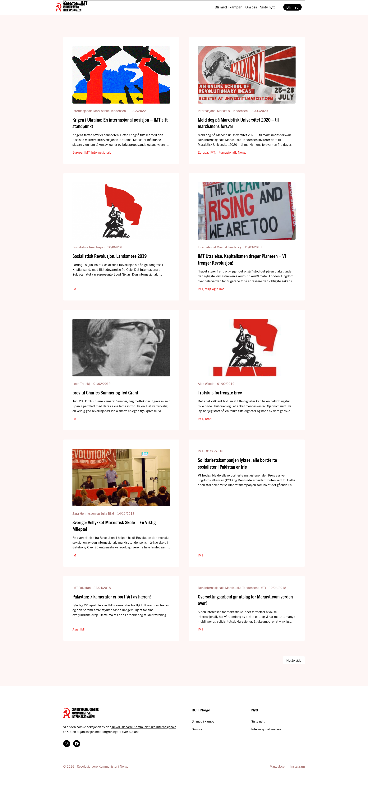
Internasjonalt (101, 152)
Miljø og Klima (214, 289)
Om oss (197, 729)
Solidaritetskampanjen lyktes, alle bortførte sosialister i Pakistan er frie (237, 463)
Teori (208, 418)
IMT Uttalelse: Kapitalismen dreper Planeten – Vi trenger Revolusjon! (242, 259)
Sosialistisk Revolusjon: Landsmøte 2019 (109, 256)
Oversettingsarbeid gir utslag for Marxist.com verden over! (245, 599)
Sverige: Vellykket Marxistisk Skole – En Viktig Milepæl (114, 525)
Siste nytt (258, 721)
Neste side (293, 660)
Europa (77, 152)
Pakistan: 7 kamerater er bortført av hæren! (111, 596)
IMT (87, 152)
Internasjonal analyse (266, 729)
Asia (75, 629)
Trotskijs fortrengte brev (220, 392)
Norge (242, 152)
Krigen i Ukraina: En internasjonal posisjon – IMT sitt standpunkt (120, 122)
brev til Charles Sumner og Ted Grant (105, 392)
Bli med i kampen (204, 721)
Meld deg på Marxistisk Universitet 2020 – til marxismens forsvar (238, 122)
